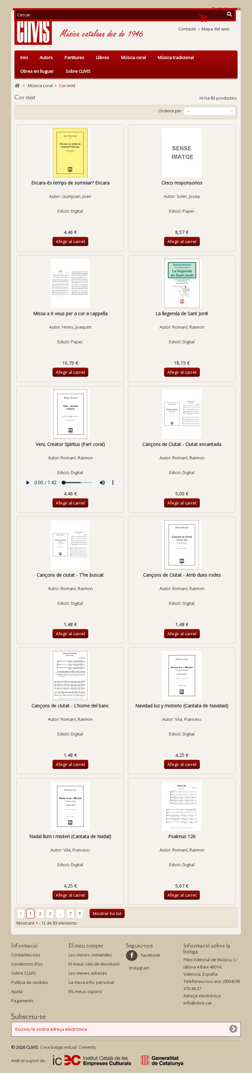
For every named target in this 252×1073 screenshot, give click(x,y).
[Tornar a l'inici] (17, 86)
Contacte (187, 29)
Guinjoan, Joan (76, 196)
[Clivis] (35, 29)
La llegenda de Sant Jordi (182, 313)
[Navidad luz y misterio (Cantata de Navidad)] (182, 675)
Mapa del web (215, 29)
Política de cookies (29, 982)
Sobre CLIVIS (78, 71)
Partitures (74, 57)
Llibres (102, 57)
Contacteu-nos (25, 955)
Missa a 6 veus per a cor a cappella (70, 313)
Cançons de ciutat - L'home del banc (70, 705)
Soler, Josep (188, 196)
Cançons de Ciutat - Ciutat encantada (181, 444)
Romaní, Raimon (188, 327)
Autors (46, 57)
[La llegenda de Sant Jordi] (182, 283)
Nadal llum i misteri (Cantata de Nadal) (70, 836)
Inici (24, 57)
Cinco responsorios (181, 183)
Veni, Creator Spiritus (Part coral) (70, 444)
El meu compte (86, 945)
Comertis (87, 1047)
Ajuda (17, 991)
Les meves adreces (88, 973)
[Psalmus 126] (182, 806)
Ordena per (170, 111)
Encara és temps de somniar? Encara (70, 183)
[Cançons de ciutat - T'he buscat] (70, 544)
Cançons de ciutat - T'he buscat (70, 575)
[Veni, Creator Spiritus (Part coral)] (70, 414)
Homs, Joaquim (77, 327)
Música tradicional (176, 57)
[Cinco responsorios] (182, 152)
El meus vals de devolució (94, 964)
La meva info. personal (91, 982)
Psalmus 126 (182, 836)
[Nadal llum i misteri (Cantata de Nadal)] (70, 806)
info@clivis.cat (197, 1003)
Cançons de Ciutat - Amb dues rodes (182, 575)
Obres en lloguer (37, 71)
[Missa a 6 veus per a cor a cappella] (70, 283)
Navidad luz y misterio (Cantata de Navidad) (181, 705)
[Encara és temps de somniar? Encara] (70, 152)
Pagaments (22, 1001)
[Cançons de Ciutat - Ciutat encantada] (182, 414)
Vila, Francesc (188, 719)
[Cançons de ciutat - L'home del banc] (70, 675)
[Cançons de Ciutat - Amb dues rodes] (182, 544)
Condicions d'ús (27, 964)
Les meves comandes (90, 955)
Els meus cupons (85, 991)
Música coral (133, 57)
